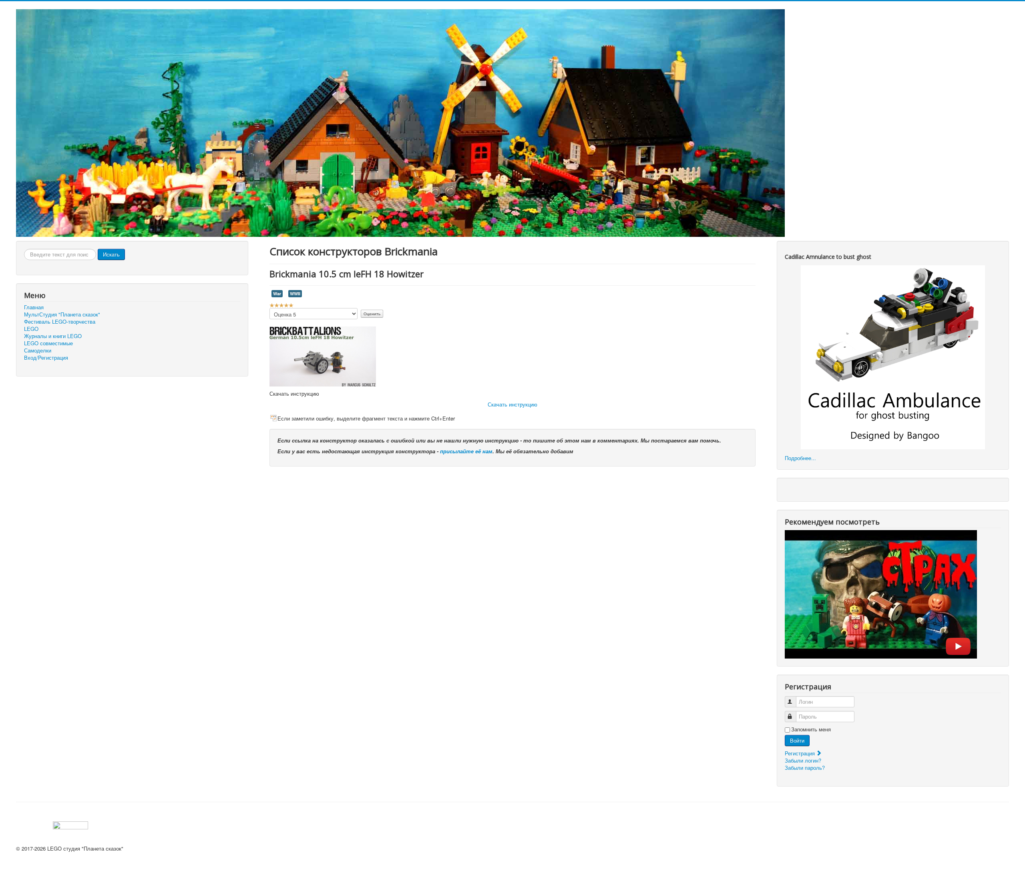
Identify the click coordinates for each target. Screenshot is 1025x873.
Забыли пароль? (805, 767)
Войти (797, 740)
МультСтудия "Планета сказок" (62, 314)
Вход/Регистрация (46, 357)
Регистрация (800, 753)
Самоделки (37, 350)
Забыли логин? (803, 760)
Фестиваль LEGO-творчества (59, 321)
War (277, 293)
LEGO (31, 328)
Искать (111, 254)
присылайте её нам (466, 451)
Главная (34, 307)
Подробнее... (800, 458)
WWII (295, 293)
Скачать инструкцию (512, 404)
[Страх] (881, 593)
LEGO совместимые (48, 343)
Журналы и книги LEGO (53, 336)
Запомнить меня (811, 729)
